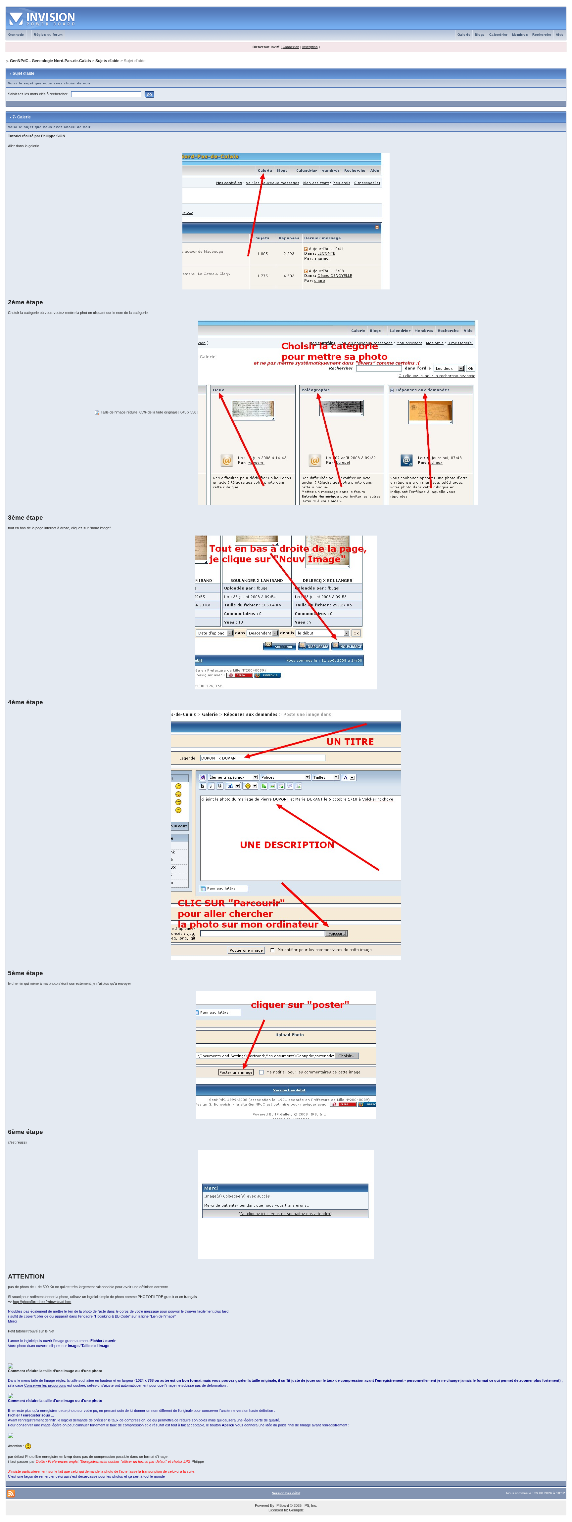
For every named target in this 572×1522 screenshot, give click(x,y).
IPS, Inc (310, 1505)
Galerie (464, 34)
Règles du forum (48, 34)
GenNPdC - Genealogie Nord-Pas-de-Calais (50, 61)
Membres (520, 34)
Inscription (310, 47)
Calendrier (498, 34)
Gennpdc (16, 34)
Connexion (291, 47)
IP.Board (282, 1505)
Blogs (480, 34)
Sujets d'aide (107, 61)
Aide (560, 34)
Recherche (541, 34)
